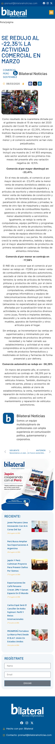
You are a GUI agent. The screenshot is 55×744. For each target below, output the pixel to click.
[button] (51, 12)
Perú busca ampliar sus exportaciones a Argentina (17, 545)
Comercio (9, 70)
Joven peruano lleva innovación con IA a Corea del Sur (17, 526)
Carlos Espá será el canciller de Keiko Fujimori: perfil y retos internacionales (17, 612)
